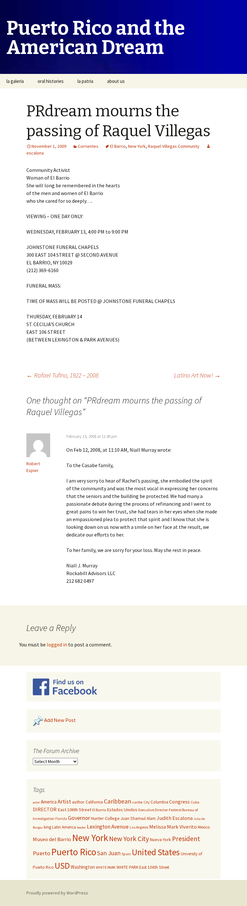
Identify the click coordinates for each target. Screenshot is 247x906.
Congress (179, 801)
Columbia (159, 802)
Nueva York (160, 839)
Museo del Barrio (52, 839)
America (49, 802)
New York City (129, 838)
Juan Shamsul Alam (138, 818)
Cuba (195, 802)
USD (62, 865)
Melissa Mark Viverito (173, 826)
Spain (126, 854)
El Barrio (118, 146)
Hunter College (105, 818)
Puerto (41, 853)
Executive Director (153, 809)
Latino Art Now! (197, 375)
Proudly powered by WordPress (57, 893)
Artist (64, 801)
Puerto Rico (73, 852)
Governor (79, 818)
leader (81, 827)
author (78, 802)
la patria (85, 81)
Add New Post (60, 720)
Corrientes (88, 146)
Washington (83, 867)
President (186, 838)
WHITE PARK (105, 867)
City (146, 802)
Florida (61, 818)
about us (116, 81)
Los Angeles (139, 827)
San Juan (109, 853)
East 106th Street (74, 810)
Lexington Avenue (108, 826)
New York (137, 146)
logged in (57, 644)
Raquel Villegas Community (173, 146)
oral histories (51, 81)
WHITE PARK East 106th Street (142, 867)
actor (36, 802)
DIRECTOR (45, 809)
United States (156, 852)
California (94, 802)
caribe (137, 802)
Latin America (64, 827)
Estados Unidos (122, 810)
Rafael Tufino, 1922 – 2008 (62, 375)
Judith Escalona (175, 818)
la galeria (15, 81)
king (47, 827)
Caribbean (117, 801)
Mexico (204, 827)
